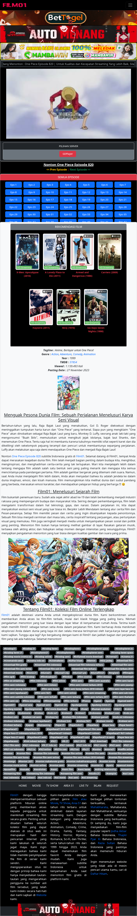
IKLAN (97, 785)
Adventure (66, 354)
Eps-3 (50, 184)
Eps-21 (123, 199)
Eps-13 (104, 192)
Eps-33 (86, 214)
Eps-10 (50, 192)
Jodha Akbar (119, 831)
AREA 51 (69, 785)
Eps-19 (86, 199)
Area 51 (76, 803)
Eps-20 (104, 199)
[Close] (70, 22)
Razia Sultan (106, 843)
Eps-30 (32, 214)
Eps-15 (13, 199)
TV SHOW (52, 785)
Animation (90, 354)
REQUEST (112, 785)
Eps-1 (13, 184)
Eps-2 (32, 184)
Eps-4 (68, 184)
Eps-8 (13, 192)
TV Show (64, 803)
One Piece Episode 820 (26, 456)
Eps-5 (86, 184)
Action (55, 354)
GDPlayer (68, 153)
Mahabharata (99, 807)
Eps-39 (68, 221)
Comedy (77, 354)
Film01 (80, 456)
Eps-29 (13, 214)
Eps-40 (86, 221)
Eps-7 (123, 184)
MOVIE (36, 785)
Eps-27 (104, 207)
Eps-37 (32, 221)
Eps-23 (32, 207)
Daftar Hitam (99, 874)
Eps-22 (13, 207)
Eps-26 (86, 207)
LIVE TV (83, 785)
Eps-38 (50, 221)
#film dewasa (104, 676)
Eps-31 (50, 214)
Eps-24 (50, 207)
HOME (23, 785)
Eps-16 (32, 199)
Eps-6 (104, 184)
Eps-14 (123, 192)
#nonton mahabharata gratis (81, 761)
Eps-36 (13, 221)
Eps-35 (123, 214)
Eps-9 (32, 192)
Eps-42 (123, 221)
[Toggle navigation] (130, 5)
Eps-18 (68, 199)
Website (41, 895)
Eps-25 (68, 207)
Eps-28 (123, 207)
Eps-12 (86, 192)
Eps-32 (68, 214)
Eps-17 (50, 199)
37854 (73, 362)
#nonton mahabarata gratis (50, 761)
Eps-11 (68, 192)
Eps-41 (104, 221)
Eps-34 (104, 214)
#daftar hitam (75, 660)
